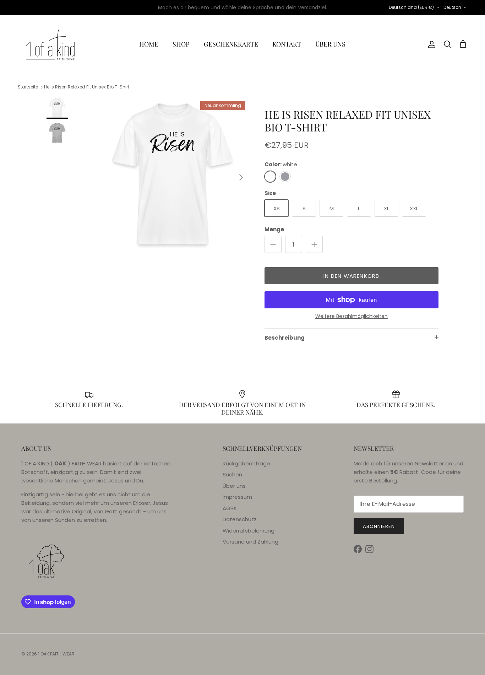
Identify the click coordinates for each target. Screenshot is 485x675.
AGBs (229, 508)
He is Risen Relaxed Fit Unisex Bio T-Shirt (86, 87)
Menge (274, 229)
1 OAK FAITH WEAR (56, 654)
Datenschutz (240, 519)
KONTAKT (286, 44)
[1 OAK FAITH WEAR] (50, 44)
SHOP (181, 44)
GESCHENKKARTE (231, 44)
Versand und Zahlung (250, 541)
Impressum (237, 497)
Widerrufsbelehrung (248, 530)
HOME (148, 44)
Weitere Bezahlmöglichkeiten (351, 316)
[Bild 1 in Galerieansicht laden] (172, 173)
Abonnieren (379, 526)
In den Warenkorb (351, 276)
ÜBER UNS (330, 44)
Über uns (234, 486)
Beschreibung (285, 337)
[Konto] (430, 44)
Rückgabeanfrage (246, 463)
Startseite (28, 87)
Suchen (232, 474)
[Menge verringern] (273, 244)
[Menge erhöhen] (314, 244)
